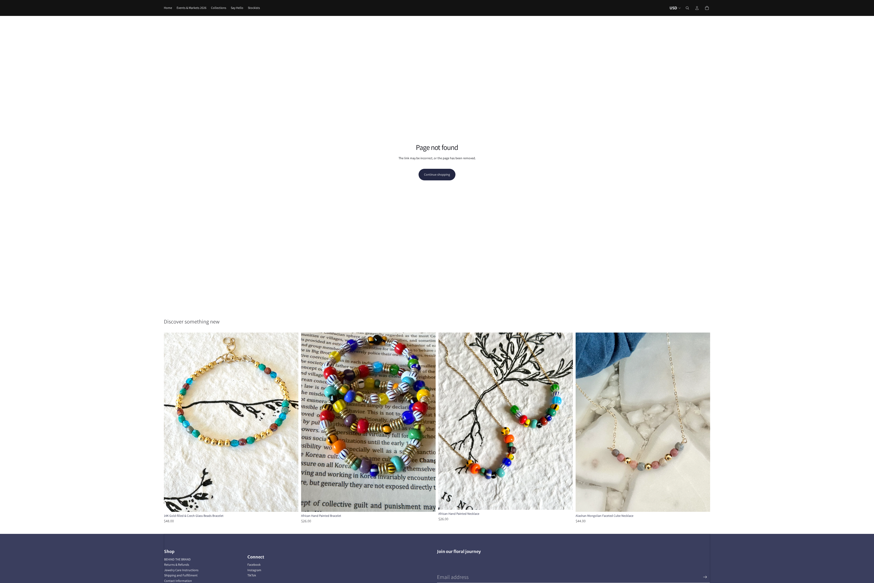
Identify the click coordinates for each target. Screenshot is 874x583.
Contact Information (178, 581)
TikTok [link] (251, 575)
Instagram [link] (254, 570)
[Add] (291, 505)
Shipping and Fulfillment (181, 575)
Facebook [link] (254, 565)
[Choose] (428, 505)
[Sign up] (705, 577)
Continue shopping (437, 174)
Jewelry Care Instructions (181, 570)
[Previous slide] (171, 422)
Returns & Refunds (176, 565)
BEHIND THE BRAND (177, 559)
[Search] (687, 8)
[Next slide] (291, 422)
